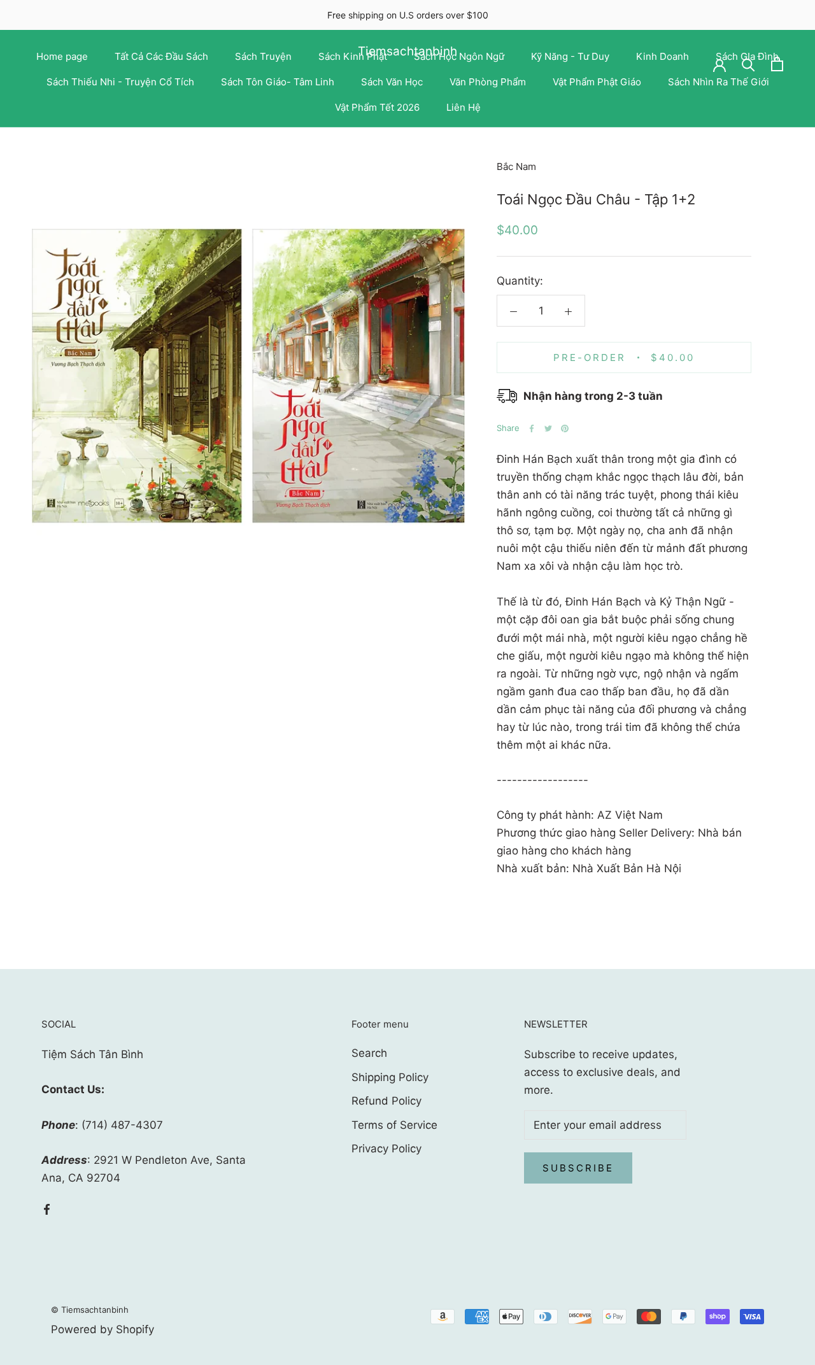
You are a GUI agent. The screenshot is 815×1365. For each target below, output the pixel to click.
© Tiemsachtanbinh (90, 1310)
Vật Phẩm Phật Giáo (597, 82)
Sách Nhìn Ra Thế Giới (718, 82)
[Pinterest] (565, 428)
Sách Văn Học (392, 82)
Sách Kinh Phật (352, 56)
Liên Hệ (463, 107)
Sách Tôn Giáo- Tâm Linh (277, 82)
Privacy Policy (386, 1148)
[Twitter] (548, 428)
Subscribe (578, 1168)
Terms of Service (394, 1125)
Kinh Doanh (662, 56)
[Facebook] (531, 428)
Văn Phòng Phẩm (488, 82)
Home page (62, 56)
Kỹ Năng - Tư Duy (570, 56)
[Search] (748, 64)
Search (369, 1053)
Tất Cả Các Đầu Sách (161, 56)
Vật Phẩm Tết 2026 (377, 107)
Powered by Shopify (102, 1329)
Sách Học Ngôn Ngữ (459, 56)
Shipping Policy (390, 1077)
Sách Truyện (263, 56)
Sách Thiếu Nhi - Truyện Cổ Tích (120, 82)
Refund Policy (386, 1100)
